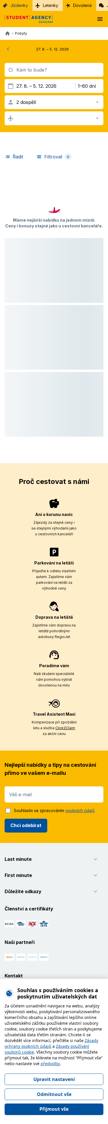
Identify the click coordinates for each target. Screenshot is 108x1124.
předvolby (50, 1063)
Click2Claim (65, 728)
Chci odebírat (25, 825)
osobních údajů (79, 810)
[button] (54, 198)
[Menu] (99, 19)
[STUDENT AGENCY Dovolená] (26, 19)
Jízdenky (19, 5)
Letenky (50, 5)
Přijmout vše (54, 1109)
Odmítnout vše (54, 1094)
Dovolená (82, 5)
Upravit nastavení (54, 1079)
